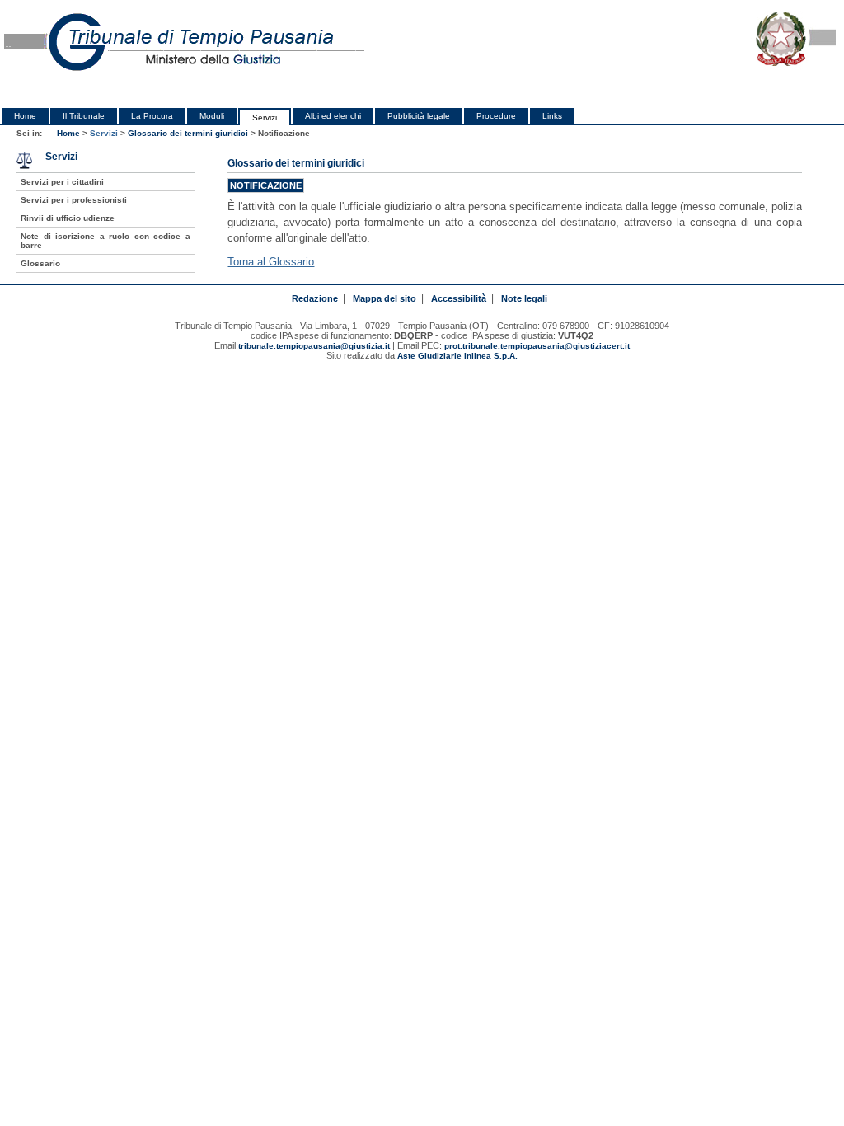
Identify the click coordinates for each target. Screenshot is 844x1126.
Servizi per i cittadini (62, 181)
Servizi (264, 117)
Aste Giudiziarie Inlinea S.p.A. (457, 355)
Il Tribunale (84, 115)
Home (25, 115)
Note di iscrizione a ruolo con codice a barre (105, 241)
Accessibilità (458, 298)
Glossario (40, 263)
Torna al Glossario (270, 262)
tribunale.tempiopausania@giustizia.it (314, 345)
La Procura (152, 115)
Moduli (211, 115)
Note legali (524, 298)
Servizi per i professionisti (74, 199)
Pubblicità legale (418, 115)
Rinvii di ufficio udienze (68, 218)
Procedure (496, 115)
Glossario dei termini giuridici (188, 133)
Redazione (315, 298)
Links (552, 115)
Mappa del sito (384, 298)
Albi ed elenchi (333, 115)
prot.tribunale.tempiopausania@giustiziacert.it (537, 345)
